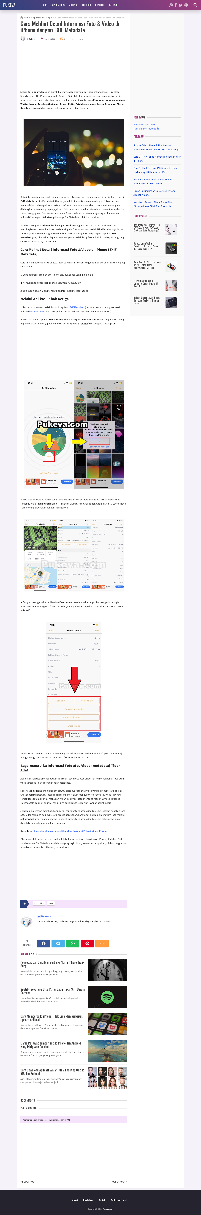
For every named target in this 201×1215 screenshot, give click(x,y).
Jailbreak (73, 5)
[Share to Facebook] (43, 943)
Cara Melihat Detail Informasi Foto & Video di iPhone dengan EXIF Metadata (70, 26)
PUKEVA (9, 5)
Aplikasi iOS (58, 5)
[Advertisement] (73, 66)
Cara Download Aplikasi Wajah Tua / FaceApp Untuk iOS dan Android (52, 1071)
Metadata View (37, 311)
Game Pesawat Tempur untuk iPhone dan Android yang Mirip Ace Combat (50, 1044)
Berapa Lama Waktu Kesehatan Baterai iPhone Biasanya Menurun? (145, 246)
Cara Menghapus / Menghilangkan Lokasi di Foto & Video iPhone (70, 831)
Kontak (102, 1200)
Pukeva (46, 916)
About (75, 1200)
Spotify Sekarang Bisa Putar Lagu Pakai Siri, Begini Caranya (52, 990)
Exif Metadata (77, 307)
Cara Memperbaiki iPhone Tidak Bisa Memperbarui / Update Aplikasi (52, 1017)
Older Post (119, 1181)
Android (86, 5)
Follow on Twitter (143, 124)
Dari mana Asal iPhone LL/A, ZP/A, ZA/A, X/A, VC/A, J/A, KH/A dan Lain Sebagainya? (146, 227)
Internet (113, 5)
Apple (45, 5)
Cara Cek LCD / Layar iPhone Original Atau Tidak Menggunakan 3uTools (146, 265)
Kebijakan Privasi (119, 1200)
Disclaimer (88, 1200)
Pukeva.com (108, 1209)
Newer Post (29, 1181)
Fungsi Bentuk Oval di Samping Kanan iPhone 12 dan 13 (145, 283)
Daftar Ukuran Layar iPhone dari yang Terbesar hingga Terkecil (146, 300)
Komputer (100, 5)
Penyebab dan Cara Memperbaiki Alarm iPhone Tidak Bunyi (52, 963)
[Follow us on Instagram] (171, 5)
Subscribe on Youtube (145, 128)
